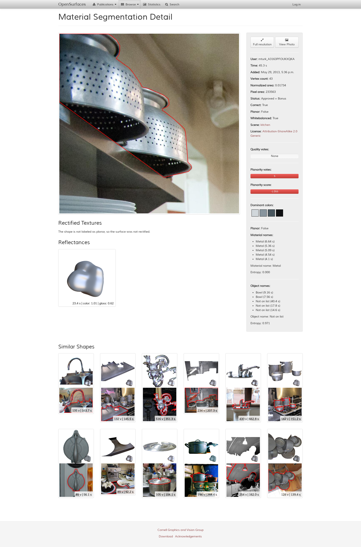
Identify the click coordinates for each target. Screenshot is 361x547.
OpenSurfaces (72, 4)
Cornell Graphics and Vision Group (180, 530)
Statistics (153, 4)
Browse (131, 4)
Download (166, 536)
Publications (105, 4)
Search (174, 4)
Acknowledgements (188, 536)
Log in (296, 4)
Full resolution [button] (262, 44)
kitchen (265, 125)
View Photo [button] (287, 44)
